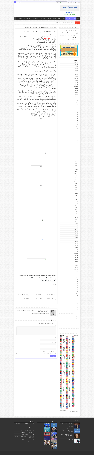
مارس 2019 (76, 239)
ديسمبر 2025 (76, 78)
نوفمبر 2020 (76, 199)
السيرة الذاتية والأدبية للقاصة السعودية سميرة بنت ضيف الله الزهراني (24, 437)
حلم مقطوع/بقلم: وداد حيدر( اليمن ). (24, 430)
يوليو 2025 (76, 88)
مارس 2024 (76, 120)
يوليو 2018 (76, 255)
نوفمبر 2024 (76, 104)
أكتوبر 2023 (76, 130)
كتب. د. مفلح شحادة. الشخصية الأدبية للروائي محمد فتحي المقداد (24, 295)
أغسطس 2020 (76, 205)
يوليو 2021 (76, 183)
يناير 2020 (76, 219)
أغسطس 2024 (76, 110)
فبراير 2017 (76, 289)
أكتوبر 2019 (76, 225)
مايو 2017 (76, 283)
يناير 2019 (76, 243)
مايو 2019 (76, 235)
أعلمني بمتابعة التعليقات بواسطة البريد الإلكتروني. (49, 351)
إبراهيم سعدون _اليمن (31, 432)
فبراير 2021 (76, 193)
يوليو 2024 (76, 112)
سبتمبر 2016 (76, 299)
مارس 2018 (76, 263)
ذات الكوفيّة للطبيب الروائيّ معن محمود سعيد (72, 30)
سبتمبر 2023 (76, 132)
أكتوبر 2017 (76, 273)
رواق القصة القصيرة (27, 18)
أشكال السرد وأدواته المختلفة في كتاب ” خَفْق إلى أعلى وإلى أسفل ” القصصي (24, 440)
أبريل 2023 (76, 142)
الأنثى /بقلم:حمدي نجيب (70, 22)
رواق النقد (55, 18)
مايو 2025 (76, 92)
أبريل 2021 (76, 189)
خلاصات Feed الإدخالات (74, 320)
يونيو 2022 (76, 162)
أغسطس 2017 (76, 277)
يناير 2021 (76, 195)
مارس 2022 (76, 168)
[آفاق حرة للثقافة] (69, 10)
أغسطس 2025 (76, 86)
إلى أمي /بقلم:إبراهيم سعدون (23, 432)
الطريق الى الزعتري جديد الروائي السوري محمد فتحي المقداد (38, 295)
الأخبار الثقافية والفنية (70, 18)
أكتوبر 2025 (76, 82)
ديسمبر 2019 (76, 221)
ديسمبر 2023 (76, 126)
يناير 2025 (76, 100)
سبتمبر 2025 (76, 84)
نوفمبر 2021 (76, 176)
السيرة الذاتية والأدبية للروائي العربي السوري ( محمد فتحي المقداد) (51, 295)
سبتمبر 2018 (76, 251)
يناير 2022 (76, 172)
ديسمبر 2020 (76, 197)
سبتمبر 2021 (76, 180)
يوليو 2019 (76, 231)
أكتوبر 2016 (76, 297)
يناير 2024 (76, 124)
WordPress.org (75, 324)
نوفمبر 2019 (76, 223)
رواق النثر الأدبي (43, 18)
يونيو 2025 (76, 90)
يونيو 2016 (76, 305)
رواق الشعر (49, 18)
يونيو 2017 (76, 281)
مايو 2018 (76, 259)
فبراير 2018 (76, 265)
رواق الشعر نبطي (35, 18)
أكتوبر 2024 (76, 106)
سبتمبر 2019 (76, 227)
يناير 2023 (76, 148)
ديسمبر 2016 (76, 293)
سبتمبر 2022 (76, 156)
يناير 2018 (76, 267)
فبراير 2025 (76, 98)
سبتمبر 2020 (76, 203)
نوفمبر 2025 (76, 80)
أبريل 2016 (76, 309)
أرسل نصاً (70, 2)
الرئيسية (78, 2)
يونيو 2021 (76, 185)
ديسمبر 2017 (76, 269)
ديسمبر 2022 (76, 150)
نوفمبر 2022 (76, 152)
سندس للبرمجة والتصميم (17, 453)
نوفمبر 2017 (76, 271)
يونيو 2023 (76, 138)
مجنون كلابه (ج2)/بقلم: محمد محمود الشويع (25, 434)
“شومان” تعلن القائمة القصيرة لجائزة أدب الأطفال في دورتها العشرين (70, 32)
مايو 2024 (76, 116)
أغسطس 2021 (76, 182)
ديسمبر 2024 (76, 102)
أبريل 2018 (76, 261)
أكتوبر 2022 (76, 154)
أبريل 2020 (76, 213)
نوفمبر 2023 (76, 128)
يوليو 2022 (76, 160)
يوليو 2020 (76, 207)
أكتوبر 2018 (76, 249)
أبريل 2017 (76, 285)
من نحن (74, 2)
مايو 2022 (76, 164)
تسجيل (77, 316)
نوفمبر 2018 (76, 247)
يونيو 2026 (76, 66)
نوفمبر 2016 (76, 295)
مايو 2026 (76, 68)
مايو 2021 (76, 187)
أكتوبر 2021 (76, 178)
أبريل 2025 (76, 94)
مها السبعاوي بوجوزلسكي (31, 436)
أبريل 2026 (76, 70)
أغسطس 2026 (76, 62)
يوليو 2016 (76, 303)
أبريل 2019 (76, 237)
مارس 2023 (76, 144)
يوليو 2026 (76, 64)
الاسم (55, 337)
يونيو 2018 (76, 257)
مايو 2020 (76, 211)
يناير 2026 (76, 76)
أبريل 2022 (76, 166)
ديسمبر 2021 (76, 174)
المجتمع (20, 18)
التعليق (55, 325)
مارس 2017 (76, 287)
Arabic (58, 3)
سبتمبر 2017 (76, 275)
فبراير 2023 (76, 146)
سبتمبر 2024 (76, 108)
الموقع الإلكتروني (54, 346)
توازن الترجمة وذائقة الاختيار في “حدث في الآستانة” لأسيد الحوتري (69, 35)
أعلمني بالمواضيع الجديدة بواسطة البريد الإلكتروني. (49, 353)
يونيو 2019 (76, 233)
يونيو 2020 (76, 209)
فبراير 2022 (76, 170)
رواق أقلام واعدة (61, 18)
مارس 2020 (76, 215)
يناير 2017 (76, 291)
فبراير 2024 (76, 122)
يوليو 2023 (76, 136)
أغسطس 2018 (76, 253)
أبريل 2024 (76, 118)
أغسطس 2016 (76, 301)
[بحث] (15, 2)
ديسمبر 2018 (76, 245)
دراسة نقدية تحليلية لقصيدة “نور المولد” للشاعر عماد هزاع (64, 22)
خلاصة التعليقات (76, 322)
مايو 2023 (76, 140)
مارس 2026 (76, 72)
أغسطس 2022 (76, 158)
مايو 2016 (76, 307)
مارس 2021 (76, 191)
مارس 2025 (76, 96)
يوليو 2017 (76, 279)
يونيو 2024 (76, 114)
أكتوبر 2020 (76, 201)
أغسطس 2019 (76, 229)
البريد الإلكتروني (53, 342)
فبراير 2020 (76, 217)
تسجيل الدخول (76, 318)
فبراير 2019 (76, 241)
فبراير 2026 (76, 74)
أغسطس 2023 (76, 134)
